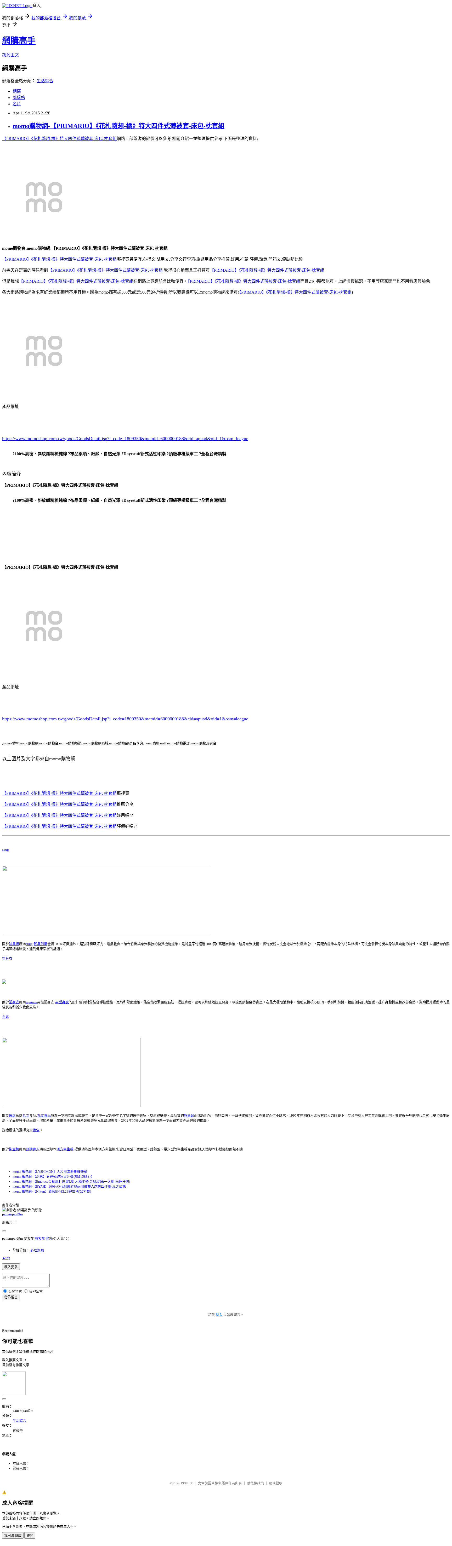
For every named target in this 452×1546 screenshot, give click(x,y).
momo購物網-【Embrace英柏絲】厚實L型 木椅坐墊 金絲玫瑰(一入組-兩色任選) (71, 1181)
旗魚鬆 (189, 1115)
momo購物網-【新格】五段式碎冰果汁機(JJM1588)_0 (52, 1177)
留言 (49, 1238)
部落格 (19, 97)
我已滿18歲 (12, 1536)
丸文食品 (44, 1115)
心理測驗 (37, 1250)
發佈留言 (11, 1297)
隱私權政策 (255, 1483)
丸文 (25, 1115)
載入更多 (11, 1267)
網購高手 (19, 40)
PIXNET (187, 1483)
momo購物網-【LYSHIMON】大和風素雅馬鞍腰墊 (50, 1172)
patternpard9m (12, 1214)
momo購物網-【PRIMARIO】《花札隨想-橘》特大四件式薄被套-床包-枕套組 (118, 125)
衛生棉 (14, 1149)
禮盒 (36, 1130)
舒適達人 (32, 1149)
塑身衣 (7, 958)
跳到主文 (10, 55)
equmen (31, 1002)
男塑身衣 (62, 1002)
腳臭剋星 (40, 944)
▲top (6, 1258)
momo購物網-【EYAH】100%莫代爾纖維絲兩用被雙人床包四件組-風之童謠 (69, 1186)
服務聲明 (275, 1483)
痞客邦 (40, 1238)
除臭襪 (14, 944)
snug (5, 849)
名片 (17, 104)
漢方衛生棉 (65, 1149)
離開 (29, 1536)
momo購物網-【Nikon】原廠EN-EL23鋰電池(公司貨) (52, 1191)
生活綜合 (45, 81)
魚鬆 (5, 1017)
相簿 (17, 91)
